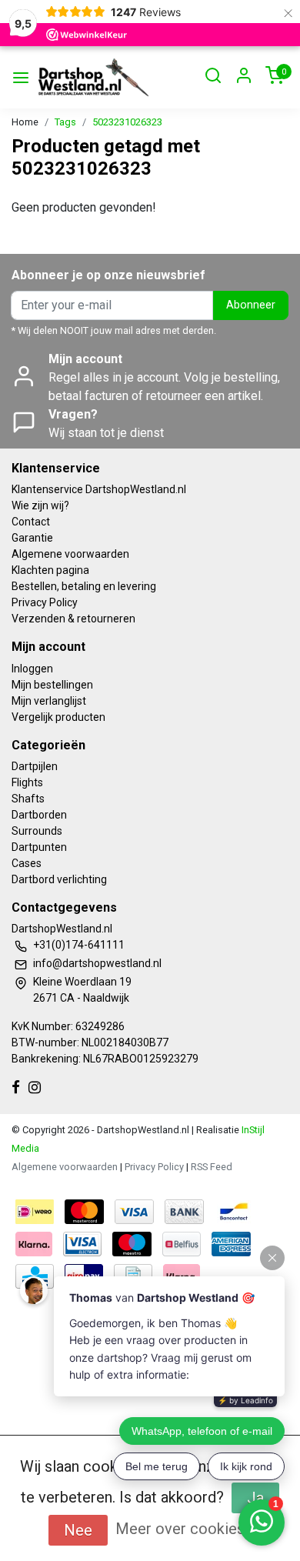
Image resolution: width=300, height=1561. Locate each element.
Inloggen (32, 668)
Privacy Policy (45, 602)
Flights (27, 782)
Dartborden (39, 815)
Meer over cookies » (185, 1528)
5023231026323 (127, 122)
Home (25, 122)
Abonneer (250, 305)
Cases (27, 863)
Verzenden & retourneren (73, 618)
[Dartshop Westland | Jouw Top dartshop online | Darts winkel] (93, 77)
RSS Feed (211, 1166)
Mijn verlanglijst (49, 701)
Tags (65, 122)
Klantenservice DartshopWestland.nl (99, 489)
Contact (31, 521)
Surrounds (37, 831)
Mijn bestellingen (52, 685)
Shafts (28, 798)
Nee (78, 1530)
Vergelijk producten (58, 717)
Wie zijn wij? (40, 505)
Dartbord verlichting (59, 879)
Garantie (32, 538)
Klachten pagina (50, 570)
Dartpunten (39, 847)
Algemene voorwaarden (70, 554)
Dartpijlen (35, 766)
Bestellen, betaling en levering (84, 586)
